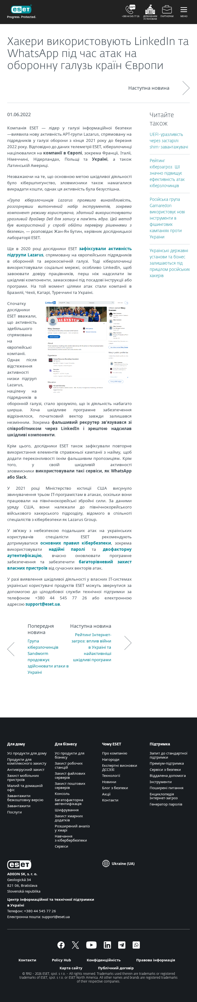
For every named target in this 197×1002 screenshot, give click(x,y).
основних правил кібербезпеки (75, 543)
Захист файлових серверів (70, 775)
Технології (111, 775)
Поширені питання (166, 787)
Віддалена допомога (168, 775)
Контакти (110, 800)
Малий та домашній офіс (25, 787)
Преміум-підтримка (167, 763)
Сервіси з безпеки (165, 769)
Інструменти (161, 781)
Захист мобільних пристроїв (23, 777)
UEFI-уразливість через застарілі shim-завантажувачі (169, 141)
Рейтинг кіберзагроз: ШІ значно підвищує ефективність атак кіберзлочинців (167, 173)
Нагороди (110, 759)
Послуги (14, 812)
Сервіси (61, 846)
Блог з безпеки (115, 787)
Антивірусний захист (25, 769)
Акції (106, 794)
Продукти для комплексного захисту (26, 761)
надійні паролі (67, 549)
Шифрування (67, 809)
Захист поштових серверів (70, 785)
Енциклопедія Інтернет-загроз (164, 796)
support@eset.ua (42, 604)
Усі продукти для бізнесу (69, 755)
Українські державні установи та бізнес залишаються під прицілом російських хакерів (170, 263)
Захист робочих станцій (69, 765)
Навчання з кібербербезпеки (71, 838)
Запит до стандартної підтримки (168, 755)
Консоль (62, 793)
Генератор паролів (166, 804)
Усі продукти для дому (27, 753)
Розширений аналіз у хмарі (72, 828)
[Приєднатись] (136, 947)
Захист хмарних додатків (69, 817)
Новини (109, 781)
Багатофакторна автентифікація (69, 801)
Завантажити (19, 805)
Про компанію (114, 753)
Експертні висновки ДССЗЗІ (119, 767)
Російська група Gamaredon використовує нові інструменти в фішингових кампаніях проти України (167, 218)
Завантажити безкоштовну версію (25, 797)
